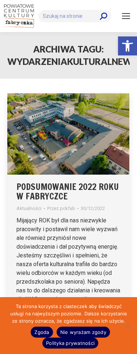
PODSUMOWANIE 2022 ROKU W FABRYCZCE (67, 191)
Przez (61, 208)
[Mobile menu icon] (126, 16)
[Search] (103, 16)
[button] (127, 45)
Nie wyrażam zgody (83, 332)
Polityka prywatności (70, 343)
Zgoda (41, 332)
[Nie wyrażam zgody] (128, 325)
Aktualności (29, 208)
